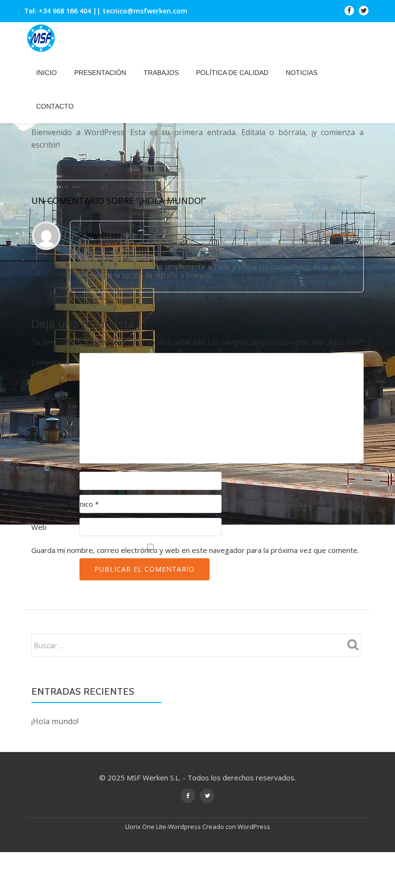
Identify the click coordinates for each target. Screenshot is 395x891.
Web (39, 527)
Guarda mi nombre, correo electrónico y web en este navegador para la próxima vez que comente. (195, 550)
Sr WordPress (99, 234)
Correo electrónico (65, 504)
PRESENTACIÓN (100, 72)
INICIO (46, 72)
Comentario (53, 362)
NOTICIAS (301, 72)
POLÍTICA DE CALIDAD (232, 72)
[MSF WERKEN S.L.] (42, 39)
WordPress (253, 826)
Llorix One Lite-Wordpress (163, 826)
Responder (339, 234)
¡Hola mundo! (55, 721)
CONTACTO (55, 106)
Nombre (48, 481)
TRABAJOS (161, 72)
